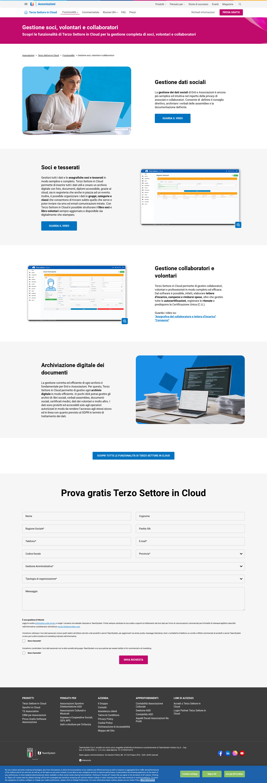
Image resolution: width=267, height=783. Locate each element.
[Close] (262, 774)
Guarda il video (173, 118)
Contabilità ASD (144, 714)
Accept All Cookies (234, 774)
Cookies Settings (190, 774)
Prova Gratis (231, 12)
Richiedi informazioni (203, 12)
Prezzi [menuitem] (132, 12)
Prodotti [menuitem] (160, 4)
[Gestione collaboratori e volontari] (76, 293)
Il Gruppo (103, 703)
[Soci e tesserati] (190, 197)
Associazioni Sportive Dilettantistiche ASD (72, 705)
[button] (26, 4)
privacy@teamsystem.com (69, 627)
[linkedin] (228, 754)
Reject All (212, 774)
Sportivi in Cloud (31, 707)
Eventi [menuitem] (215, 4)
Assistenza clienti (107, 711)
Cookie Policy (105, 722)
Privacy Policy (105, 719)
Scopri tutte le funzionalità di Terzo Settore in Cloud (133, 455)
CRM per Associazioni (34, 715)
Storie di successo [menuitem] (198, 4)
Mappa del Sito (106, 730)
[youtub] (242, 754)
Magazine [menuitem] (227, 4)
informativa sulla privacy (45, 623)
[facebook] (220, 754)
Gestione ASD (143, 710)
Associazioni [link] (46, 4)
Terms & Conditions (108, 715)
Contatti (102, 707)
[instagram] (235, 754)
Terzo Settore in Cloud (48, 55)
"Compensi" (162, 320)
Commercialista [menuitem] (90, 12)
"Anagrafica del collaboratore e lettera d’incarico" (185, 316)
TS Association (30, 711)
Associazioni (28, 55)
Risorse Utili (109, 12)
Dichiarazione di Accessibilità (114, 726)
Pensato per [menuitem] (176, 4)
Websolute (86, 760)
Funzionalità (69, 12)
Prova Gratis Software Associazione (34, 721)
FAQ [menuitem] (123, 12)
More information (147, 780)
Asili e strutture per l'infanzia (75, 724)
